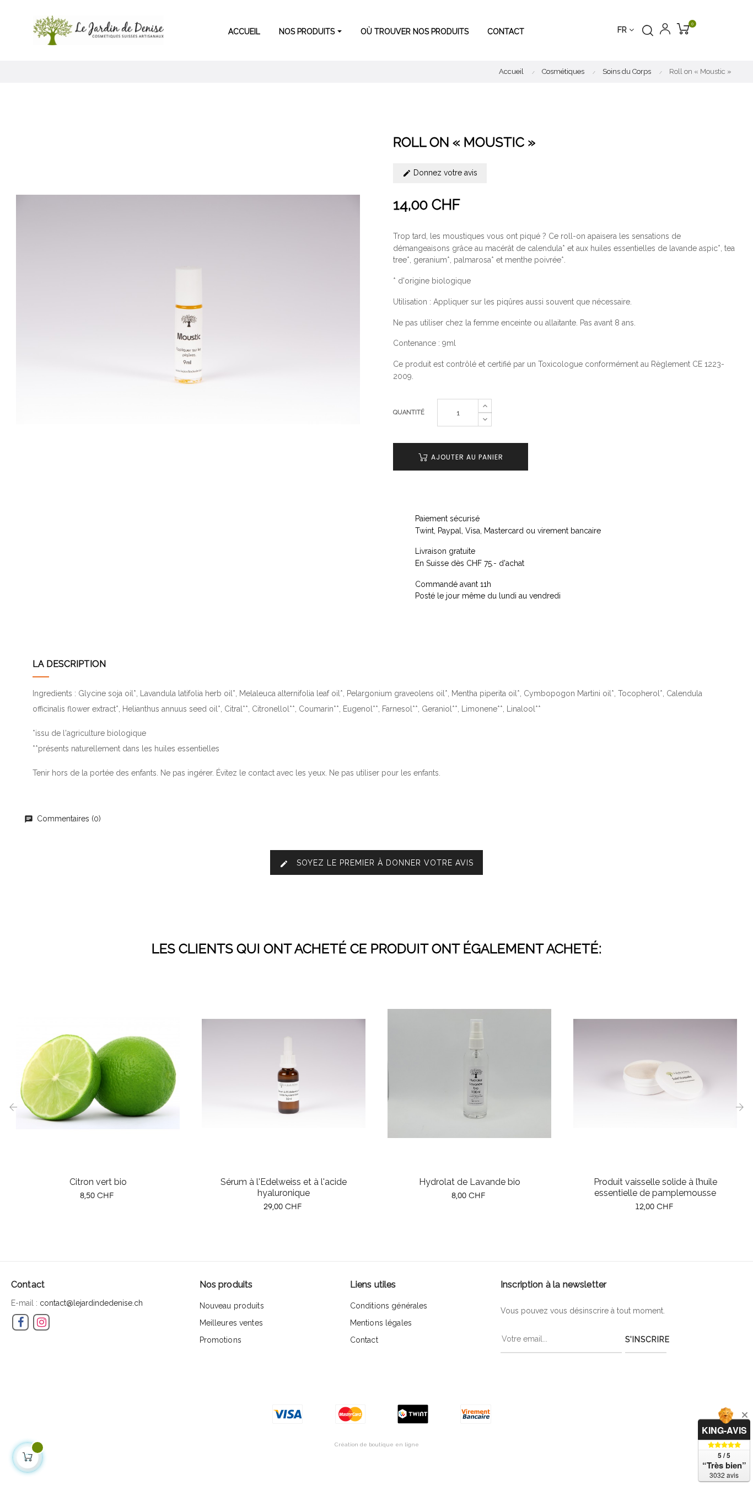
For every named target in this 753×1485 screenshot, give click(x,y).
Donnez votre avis (444, 172)
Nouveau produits (232, 1305)
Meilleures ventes (231, 1322)
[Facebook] (20, 1322)
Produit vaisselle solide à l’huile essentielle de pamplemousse (655, 1187)
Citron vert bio (98, 1182)
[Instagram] (41, 1322)
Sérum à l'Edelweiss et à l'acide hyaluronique (283, 1187)
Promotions (220, 1340)
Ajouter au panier (466, 457)
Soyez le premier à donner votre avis (376, 863)
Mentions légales (381, 1322)
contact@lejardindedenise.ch (91, 1303)
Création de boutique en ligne (377, 1444)
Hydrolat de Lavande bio (469, 1182)
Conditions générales (389, 1305)
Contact (364, 1340)
